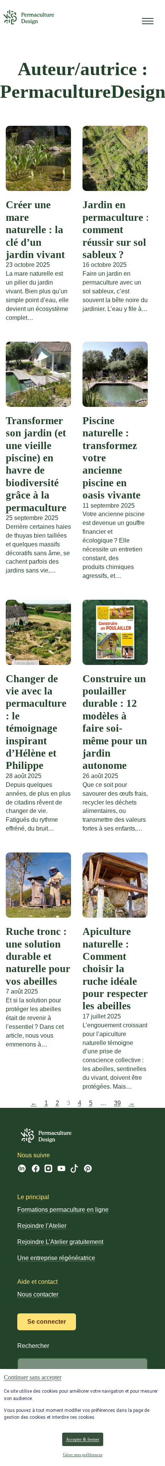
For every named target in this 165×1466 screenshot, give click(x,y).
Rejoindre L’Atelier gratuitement (60, 1242)
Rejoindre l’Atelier (41, 1225)
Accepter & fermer (82, 1439)
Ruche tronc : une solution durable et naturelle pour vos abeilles (38, 956)
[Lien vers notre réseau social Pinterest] (87, 1171)
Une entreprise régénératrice (56, 1258)
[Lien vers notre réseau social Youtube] (62, 1169)
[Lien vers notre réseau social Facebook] (36, 1170)
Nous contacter (37, 1294)
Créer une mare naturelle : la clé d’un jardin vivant (35, 229)
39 (117, 1103)
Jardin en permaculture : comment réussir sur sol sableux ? (115, 229)
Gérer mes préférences (82, 1454)
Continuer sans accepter (32, 1377)
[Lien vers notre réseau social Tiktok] (74, 1170)
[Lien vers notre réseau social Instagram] (48, 1170)
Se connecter (46, 1321)
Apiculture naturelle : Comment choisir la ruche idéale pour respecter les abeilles (115, 969)
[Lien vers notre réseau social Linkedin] (21, 1171)
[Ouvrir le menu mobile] (147, 21)
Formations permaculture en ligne (63, 1209)
